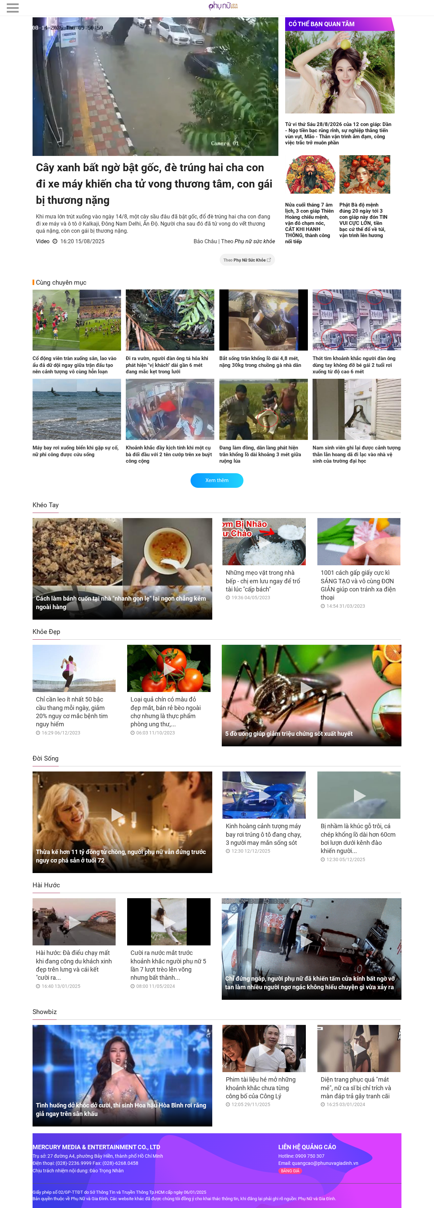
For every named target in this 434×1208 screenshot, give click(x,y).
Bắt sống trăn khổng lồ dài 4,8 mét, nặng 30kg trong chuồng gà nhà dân (260, 361)
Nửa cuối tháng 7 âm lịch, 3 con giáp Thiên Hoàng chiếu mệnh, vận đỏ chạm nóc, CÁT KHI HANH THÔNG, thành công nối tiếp (309, 223)
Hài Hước (46, 885)
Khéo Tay (46, 505)
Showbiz (45, 1012)
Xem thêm (217, 480)
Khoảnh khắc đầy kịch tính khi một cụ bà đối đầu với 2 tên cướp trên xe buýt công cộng (169, 454)
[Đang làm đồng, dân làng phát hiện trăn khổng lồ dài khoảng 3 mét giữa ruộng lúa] (263, 410)
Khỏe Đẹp (46, 632)
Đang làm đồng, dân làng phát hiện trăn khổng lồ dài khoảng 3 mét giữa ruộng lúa (260, 454)
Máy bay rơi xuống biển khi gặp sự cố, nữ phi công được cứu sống (76, 451)
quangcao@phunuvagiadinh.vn (325, 1163)
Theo (244, 260)
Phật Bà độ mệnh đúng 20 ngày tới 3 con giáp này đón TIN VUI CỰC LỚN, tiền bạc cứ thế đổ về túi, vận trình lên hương (363, 220)
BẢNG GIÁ (290, 1171)
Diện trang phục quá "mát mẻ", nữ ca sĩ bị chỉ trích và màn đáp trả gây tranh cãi (356, 1088)
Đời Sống (46, 758)
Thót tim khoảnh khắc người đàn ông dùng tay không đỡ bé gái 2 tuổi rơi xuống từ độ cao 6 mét (354, 365)
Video (43, 241)
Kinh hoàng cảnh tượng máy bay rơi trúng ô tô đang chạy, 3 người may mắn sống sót (263, 834)
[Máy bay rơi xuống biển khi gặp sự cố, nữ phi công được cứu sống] (77, 410)
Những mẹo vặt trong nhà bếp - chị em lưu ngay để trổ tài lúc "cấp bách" (263, 581)
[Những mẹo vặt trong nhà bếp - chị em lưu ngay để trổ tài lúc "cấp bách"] (263, 541)
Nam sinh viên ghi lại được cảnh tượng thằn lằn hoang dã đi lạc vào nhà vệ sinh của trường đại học (357, 454)
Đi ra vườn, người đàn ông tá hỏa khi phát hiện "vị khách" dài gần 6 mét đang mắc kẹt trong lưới (167, 365)
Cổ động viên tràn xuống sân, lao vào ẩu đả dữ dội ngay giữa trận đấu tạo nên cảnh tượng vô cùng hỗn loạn (74, 365)
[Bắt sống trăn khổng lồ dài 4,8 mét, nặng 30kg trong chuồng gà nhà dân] (263, 320)
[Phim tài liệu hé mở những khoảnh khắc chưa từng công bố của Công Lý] (263, 1048)
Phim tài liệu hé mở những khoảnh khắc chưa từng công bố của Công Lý (261, 1088)
